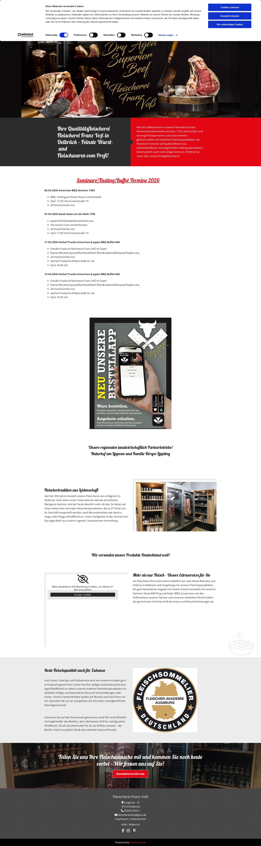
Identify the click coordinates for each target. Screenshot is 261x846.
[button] (130, 774)
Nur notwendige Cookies (230, 24)
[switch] (93, 35)
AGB (123, 824)
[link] (83, 579)
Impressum (122, 819)
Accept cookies (82, 594)
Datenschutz (138, 819)
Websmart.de (138, 842)
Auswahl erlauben (229, 16)
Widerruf (134, 824)
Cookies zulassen (230, 7)
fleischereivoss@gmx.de (132, 815)
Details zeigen (165, 35)
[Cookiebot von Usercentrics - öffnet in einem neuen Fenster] (25, 35)
